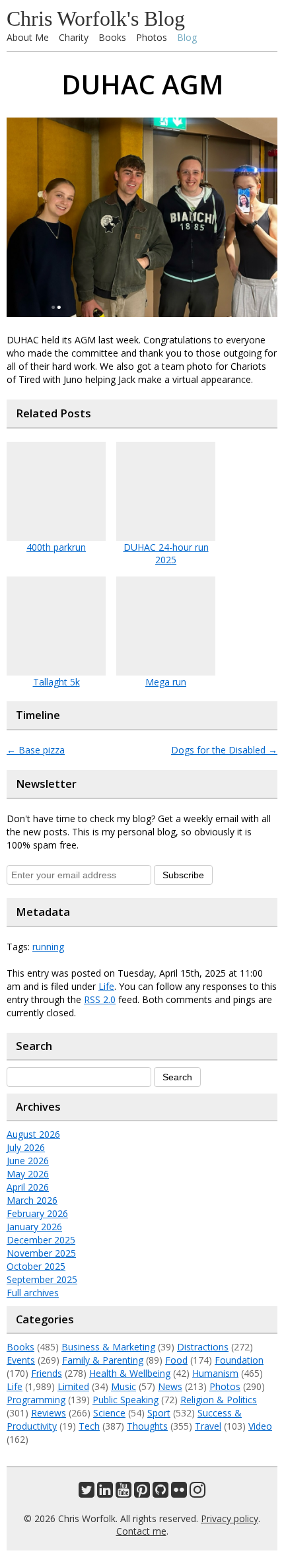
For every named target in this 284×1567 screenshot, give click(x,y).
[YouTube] (123, 1492)
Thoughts (147, 1426)
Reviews (48, 1413)
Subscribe (183, 875)
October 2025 (36, 1266)
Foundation (239, 1360)
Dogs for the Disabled (224, 750)
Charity (74, 37)
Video (260, 1426)
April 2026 (28, 1187)
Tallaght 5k (56, 682)
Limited (73, 1386)
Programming (36, 1399)
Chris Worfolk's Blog (96, 18)
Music (123, 1386)
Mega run (165, 682)
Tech (89, 1426)
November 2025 (41, 1253)
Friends (46, 1373)
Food (176, 1360)
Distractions (203, 1347)
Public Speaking (125, 1399)
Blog (187, 37)
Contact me (141, 1531)
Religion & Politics (218, 1399)
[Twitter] (86, 1492)
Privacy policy (229, 1518)
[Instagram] (197, 1492)
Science (109, 1413)
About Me (28, 37)
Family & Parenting (102, 1360)
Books (112, 37)
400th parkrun (56, 547)
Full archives (33, 1292)
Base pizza (36, 750)
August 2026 (33, 1134)
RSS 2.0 (100, 999)
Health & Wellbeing (129, 1373)
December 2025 (41, 1240)
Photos (151, 37)
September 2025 (42, 1279)
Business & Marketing (108, 1347)
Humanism (215, 1373)
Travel (208, 1426)
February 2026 (37, 1213)
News (170, 1386)
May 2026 (28, 1173)
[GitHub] (160, 1492)
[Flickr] (179, 1492)
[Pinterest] (142, 1492)
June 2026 (28, 1160)
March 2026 (32, 1200)
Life (106, 986)
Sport (158, 1413)
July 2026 (26, 1147)
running (48, 946)
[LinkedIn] (105, 1492)
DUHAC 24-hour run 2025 (166, 553)
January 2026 (34, 1226)
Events (21, 1360)
